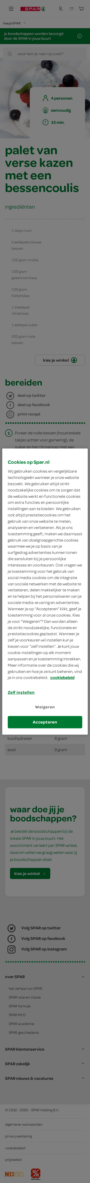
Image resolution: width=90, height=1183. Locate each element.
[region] (45, 591)
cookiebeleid (62, 677)
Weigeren (45, 707)
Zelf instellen (21, 692)
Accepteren (45, 722)
